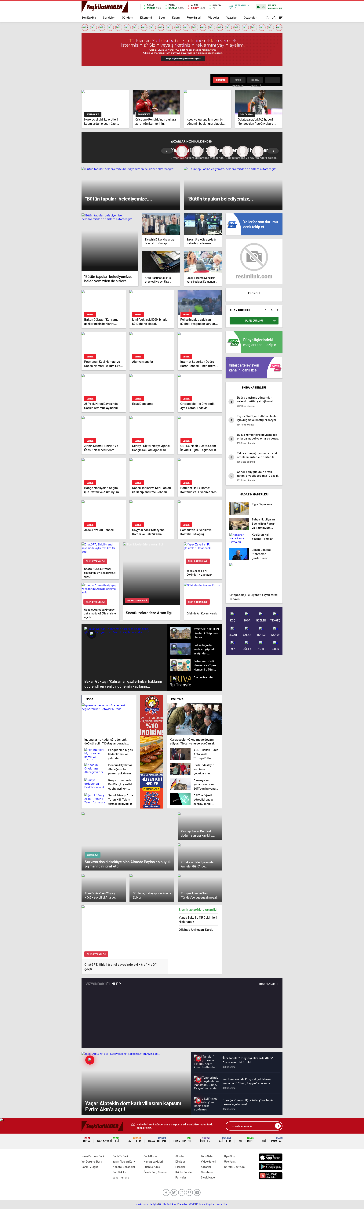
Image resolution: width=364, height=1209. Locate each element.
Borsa (86, 1140)
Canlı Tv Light (90, 1166)
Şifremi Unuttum (234, 1166)
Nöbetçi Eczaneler (124, 1166)
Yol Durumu (246, 1140)
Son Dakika (89, 17)
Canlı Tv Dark (121, 1156)
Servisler (109, 17)
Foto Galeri (194, 17)
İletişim (154, 1204)
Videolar (213, 17)
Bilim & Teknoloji (255, 81)
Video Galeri (208, 1161)
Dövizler (180, 1161)
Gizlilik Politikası (168, 1204)
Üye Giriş (229, 1156)
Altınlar (179, 1156)
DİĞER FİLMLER (267, 984)
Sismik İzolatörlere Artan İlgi (198, 909)
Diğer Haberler (237, 81)
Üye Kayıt (230, 1161)
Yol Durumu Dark (92, 1161)
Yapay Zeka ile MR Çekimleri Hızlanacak (198, 919)
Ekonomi (146, 17)
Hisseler (204, 1140)
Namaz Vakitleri (108, 1140)
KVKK (192, 1204)
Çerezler (182, 1204)
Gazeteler (250, 17)
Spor (162, 17)
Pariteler (224, 1140)
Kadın (176, 17)
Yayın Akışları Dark (124, 1161)
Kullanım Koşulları (205, 1204)
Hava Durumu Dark (93, 1156)
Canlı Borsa (150, 1156)
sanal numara (121, 1177)
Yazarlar (231, 17)
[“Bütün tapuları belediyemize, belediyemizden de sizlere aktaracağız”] (110, 242)
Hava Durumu (157, 1140)
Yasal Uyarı (222, 1204)
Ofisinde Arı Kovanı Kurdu (196, 929)
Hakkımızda (142, 1204)
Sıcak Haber (208, 1177)
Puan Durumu (182, 1140)
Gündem (127, 17)
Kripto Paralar (272, 1140)
